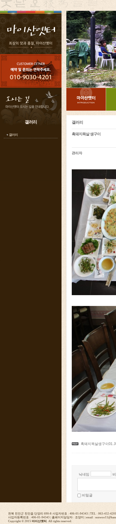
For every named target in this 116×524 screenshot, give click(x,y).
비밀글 (87, 495)
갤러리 (13, 135)
